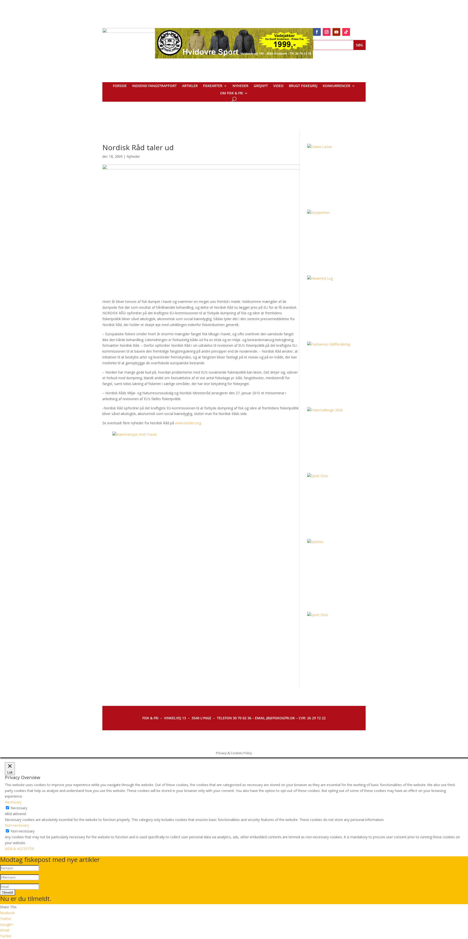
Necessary (19, 808)
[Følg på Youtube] (336, 32)
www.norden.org (188, 423)
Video (278, 86)
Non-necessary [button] (17, 825)
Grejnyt (261, 86)
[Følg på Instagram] (327, 32)
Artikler (190, 86)
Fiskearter (212, 86)
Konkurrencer (336, 86)
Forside (120, 86)
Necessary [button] (13, 802)
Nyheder (240, 86)
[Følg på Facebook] (317, 32)
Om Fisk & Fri (231, 93)
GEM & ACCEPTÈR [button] (19, 848)
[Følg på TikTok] (346, 32)
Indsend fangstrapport (154, 86)
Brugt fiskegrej (303, 86)
